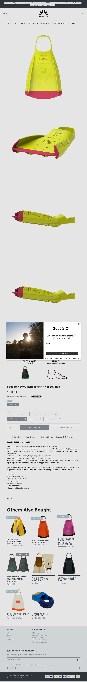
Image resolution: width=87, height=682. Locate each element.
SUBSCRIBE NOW (62, 353)
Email (48, 343)
